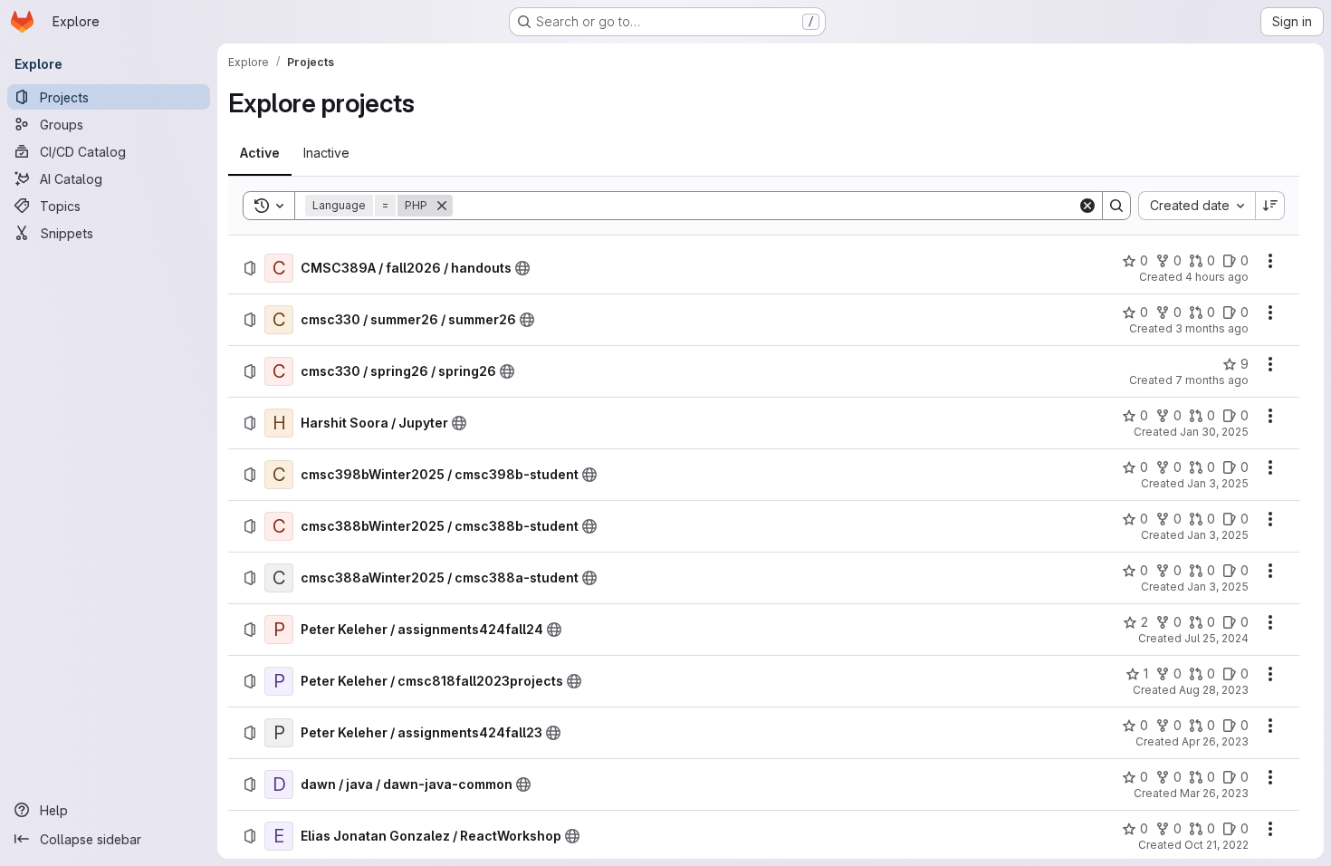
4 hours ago (1217, 277)
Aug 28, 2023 (1214, 690)
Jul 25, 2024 (1216, 638)
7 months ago (1212, 380)
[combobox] (1196, 205)
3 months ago (1212, 328)
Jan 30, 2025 (1214, 431)
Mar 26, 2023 (1214, 793)
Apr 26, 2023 (1215, 741)
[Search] (1116, 205)
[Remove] (442, 205)
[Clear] (1087, 205)
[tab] (260, 153)
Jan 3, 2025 (1218, 483)
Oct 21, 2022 (1216, 845)
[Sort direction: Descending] (1270, 205)
